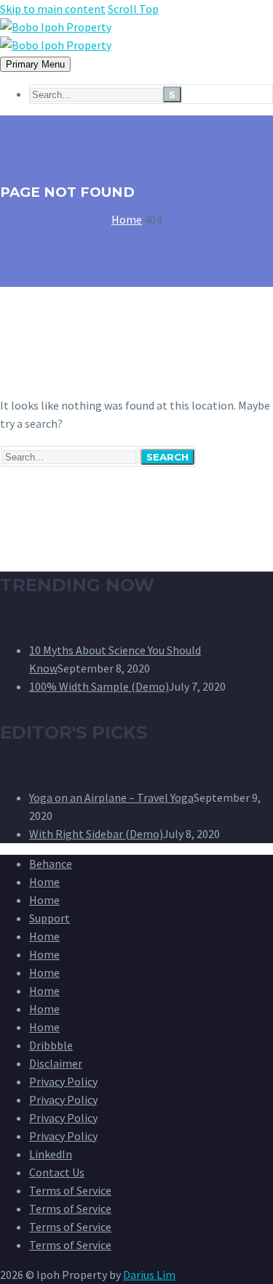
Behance (50, 863)
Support (49, 918)
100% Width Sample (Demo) (99, 686)
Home (44, 881)
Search (167, 457)
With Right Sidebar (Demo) (96, 833)
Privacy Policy (63, 1081)
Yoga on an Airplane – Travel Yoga (111, 797)
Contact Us (56, 1172)
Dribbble (51, 1045)
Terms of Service (70, 1190)
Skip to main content (53, 8)
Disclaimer (55, 1063)
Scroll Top (133, 8)
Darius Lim (149, 1274)
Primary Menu (35, 64)
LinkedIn (50, 1154)
